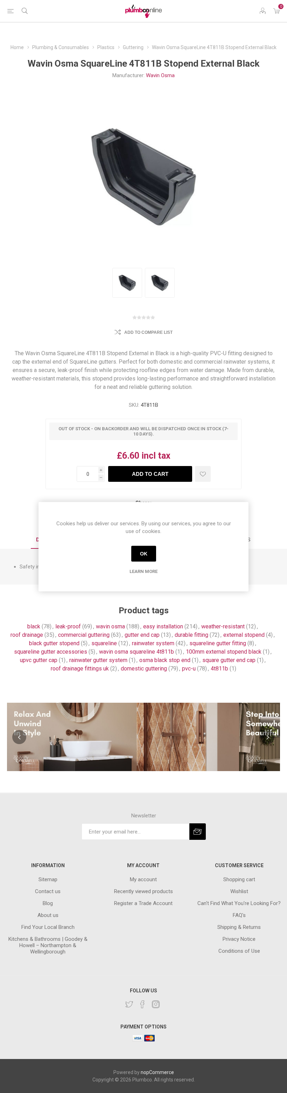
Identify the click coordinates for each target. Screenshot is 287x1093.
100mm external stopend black (223, 651)
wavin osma (110, 626)
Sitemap (47, 879)
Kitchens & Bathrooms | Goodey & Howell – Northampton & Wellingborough (48, 945)
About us (47, 915)
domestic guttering (144, 668)
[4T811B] (127, 283)
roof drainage (26, 635)
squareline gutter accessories (50, 651)
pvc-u (189, 668)
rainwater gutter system (98, 660)
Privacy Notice (239, 939)
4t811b (219, 668)
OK (143, 553)
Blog (48, 903)
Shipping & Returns (239, 927)
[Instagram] (155, 1004)
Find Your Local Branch (48, 927)
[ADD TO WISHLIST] (203, 474)
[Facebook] (142, 1004)
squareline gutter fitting (217, 643)
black (33, 626)
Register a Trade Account (143, 903)
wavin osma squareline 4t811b (136, 651)
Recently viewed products (143, 891)
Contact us (48, 891)
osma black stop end (164, 660)
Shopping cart (239, 879)
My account (143, 879)
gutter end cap (142, 635)
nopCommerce (157, 1072)
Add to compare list (148, 332)
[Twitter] (129, 1004)
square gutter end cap (228, 660)
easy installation (163, 626)
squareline (104, 643)
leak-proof (68, 626)
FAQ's (239, 915)
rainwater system (153, 643)
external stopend (244, 635)
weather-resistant (223, 626)
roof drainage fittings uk (80, 668)
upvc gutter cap (38, 660)
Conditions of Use (239, 951)
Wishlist (239, 891)
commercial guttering (84, 635)
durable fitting (191, 635)
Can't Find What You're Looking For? (239, 903)
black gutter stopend (54, 643)
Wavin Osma (160, 75)
